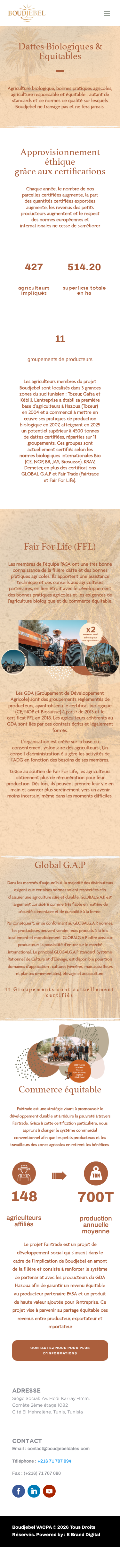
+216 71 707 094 (54, 1461)
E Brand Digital (83, 1534)
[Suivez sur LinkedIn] (34, 1491)
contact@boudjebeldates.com (59, 1448)
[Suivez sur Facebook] (18, 1491)
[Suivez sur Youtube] (49, 1491)
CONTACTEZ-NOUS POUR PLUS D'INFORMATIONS (60, 1350)
